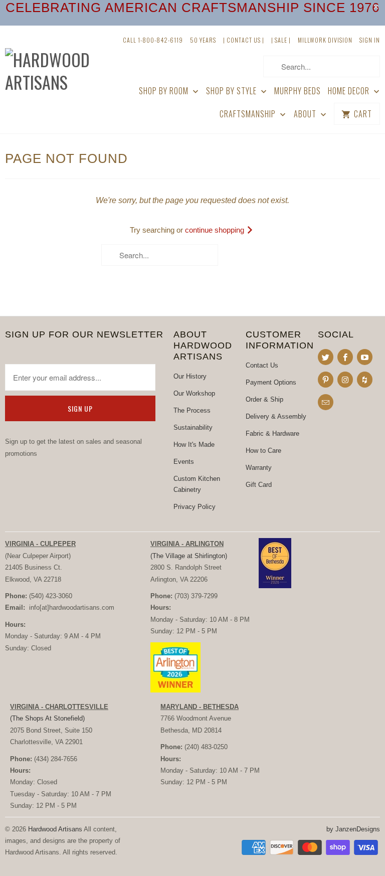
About (306, 114)
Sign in (369, 40)
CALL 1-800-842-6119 (153, 40)
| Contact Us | (243, 40)
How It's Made (194, 444)
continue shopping (215, 230)
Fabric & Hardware (272, 433)
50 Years (203, 40)
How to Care (263, 450)
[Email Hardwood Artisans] (325, 402)
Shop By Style (232, 91)
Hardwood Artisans (55, 829)
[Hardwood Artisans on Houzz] (364, 380)
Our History (190, 376)
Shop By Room (164, 91)
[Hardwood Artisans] (48, 63)
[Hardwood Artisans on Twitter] (325, 357)
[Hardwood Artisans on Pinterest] (325, 380)
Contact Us (262, 365)
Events (183, 461)
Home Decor (349, 91)
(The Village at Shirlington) (188, 556)
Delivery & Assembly (276, 416)
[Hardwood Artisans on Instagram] (345, 380)
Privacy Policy (194, 506)
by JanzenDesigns (353, 829)
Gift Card (259, 484)
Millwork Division (325, 40)
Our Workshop (194, 393)
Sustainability (193, 427)
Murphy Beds (297, 91)
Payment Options (271, 382)
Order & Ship (264, 399)
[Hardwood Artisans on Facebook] (345, 357)
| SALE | (281, 40)
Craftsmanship (249, 114)
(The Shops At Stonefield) (47, 718)
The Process (192, 410)
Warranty (259, 467)
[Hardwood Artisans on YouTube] (364, 357)
